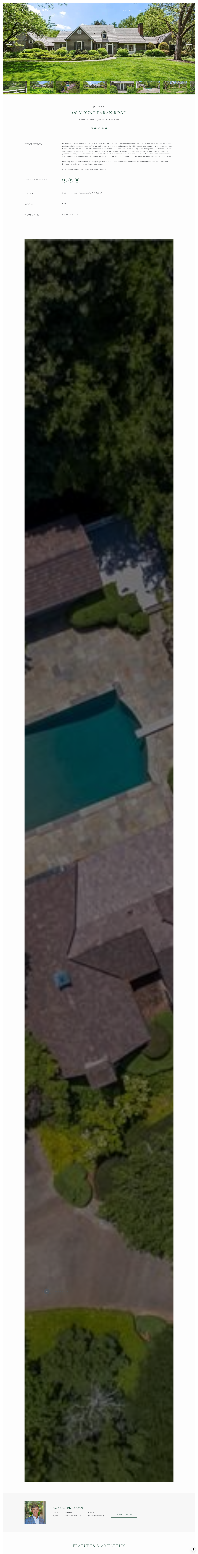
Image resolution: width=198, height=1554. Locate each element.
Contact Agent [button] (99, 128)
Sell (131, 11)
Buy (124, 11)
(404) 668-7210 (73, 1515)
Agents (140, 11)
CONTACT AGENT (124, 1514)
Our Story (152, 11)
